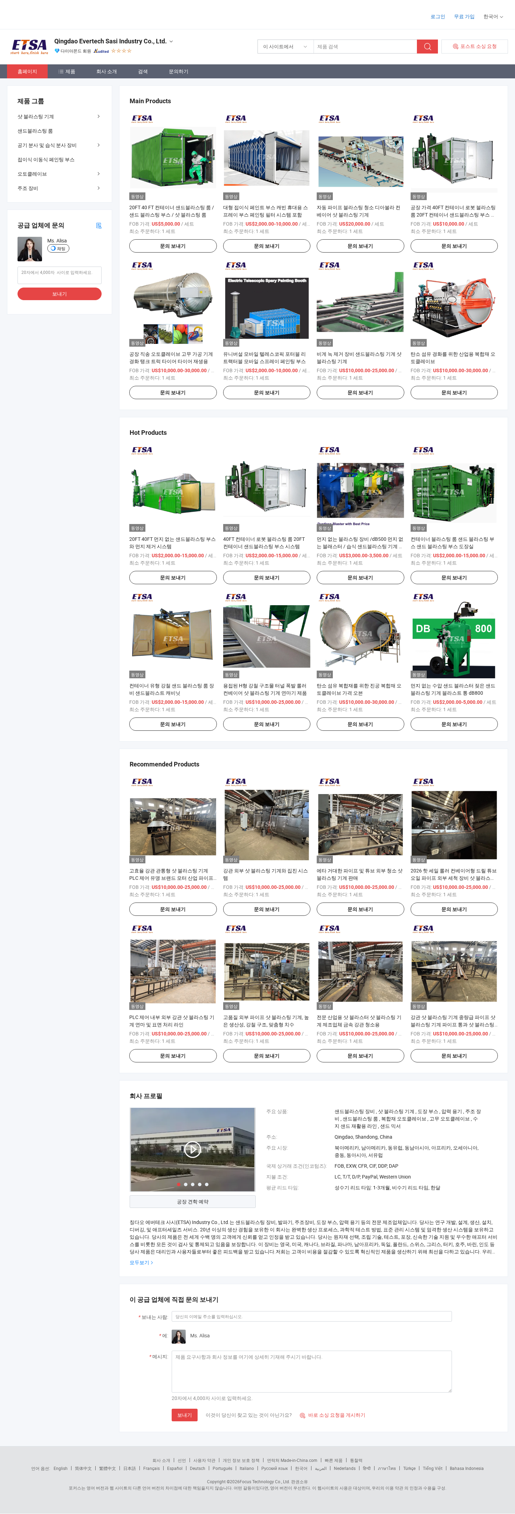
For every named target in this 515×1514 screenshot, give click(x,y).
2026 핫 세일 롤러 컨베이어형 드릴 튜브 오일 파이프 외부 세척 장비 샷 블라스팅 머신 (454, 878)
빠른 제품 (334, 1460)
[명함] (99, 225)
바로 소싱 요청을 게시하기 (332, 1415)
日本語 (129, 1468)
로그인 (438, 16)
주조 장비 (28, 188)
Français (151, 1468)
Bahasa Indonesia (467, 1468)
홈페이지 (27, 71)
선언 (182, 1460)
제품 (70, 71)
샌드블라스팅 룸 (35, 130)
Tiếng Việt (432, 1468)
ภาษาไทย (387, 1468)
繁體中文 (107, 1468)
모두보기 (139, 1262)
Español (175, 1468)
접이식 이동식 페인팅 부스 (46, 159)
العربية (321, 1468)
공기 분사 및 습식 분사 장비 (47, 145)
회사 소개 (106, 71)
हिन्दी (367, 1468)
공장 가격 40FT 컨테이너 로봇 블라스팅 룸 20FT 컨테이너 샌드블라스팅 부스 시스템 (453, 214)
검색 (143, 71)
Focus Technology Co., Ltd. (265, 1481)
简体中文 (83, 1468)
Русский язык (274, 1468)
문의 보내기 (173, 246)
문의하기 (178, 71)
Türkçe (409, 1468)
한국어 (301, 1468)
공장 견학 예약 (192, 1201)
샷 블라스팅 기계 (36, 116)
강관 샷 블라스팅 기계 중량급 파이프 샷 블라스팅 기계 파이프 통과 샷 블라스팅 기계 (453, 1024)
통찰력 (356, 1460)
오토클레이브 (32, 173)
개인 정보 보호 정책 (241, 1460)
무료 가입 (464, 16)
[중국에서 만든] (52, 14)
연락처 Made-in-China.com (292, 1460)
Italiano (247, 1468)
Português (222, 1468)
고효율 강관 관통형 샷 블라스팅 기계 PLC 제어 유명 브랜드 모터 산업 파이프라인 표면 (171, 878)
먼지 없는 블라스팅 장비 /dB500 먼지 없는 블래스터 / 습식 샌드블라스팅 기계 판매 (360, 546)
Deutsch (197, 1468)
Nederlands (345, 1468)
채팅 (61, 248)
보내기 (184, 1415)
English (61, 1468)
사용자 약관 (204, 1460)
